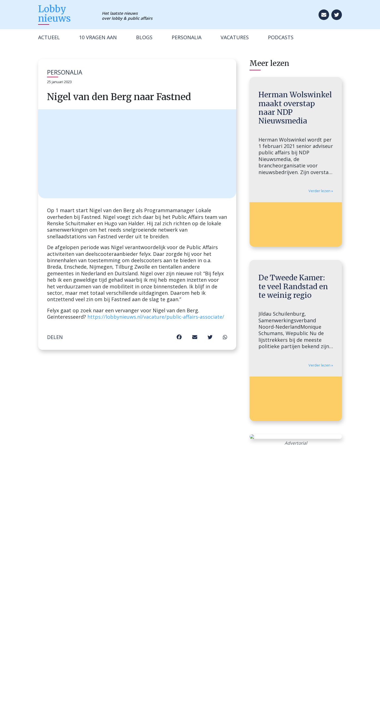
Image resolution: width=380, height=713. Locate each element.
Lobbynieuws (54, 13)
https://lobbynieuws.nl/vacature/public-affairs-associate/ (155, 316)
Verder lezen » (321, 191)
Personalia (186, 37)
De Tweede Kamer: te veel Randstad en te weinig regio (293, 286)
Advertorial (296, 443)
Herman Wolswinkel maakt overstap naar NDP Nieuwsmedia (295, 107)
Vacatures (235, 37)
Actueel (49, 37)
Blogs (144, 37)
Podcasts (280, 37)
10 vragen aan (98, 37)
